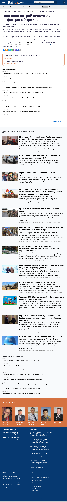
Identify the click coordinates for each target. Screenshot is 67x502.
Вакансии (35, 483)
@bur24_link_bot (41, 434)
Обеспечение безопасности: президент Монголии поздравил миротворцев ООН (41, 266)
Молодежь (35, 222)
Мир (36, 11)
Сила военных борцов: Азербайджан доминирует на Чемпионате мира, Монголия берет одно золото (39, 248)
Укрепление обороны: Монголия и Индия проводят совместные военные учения (38, 174)
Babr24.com (22, 11)
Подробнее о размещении (10, 488)
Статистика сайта (37, 486)
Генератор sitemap (39, 498)
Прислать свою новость (36, 467)
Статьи (39, 7)
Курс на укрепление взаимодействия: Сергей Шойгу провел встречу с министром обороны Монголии (40, 318)
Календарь (35, 490)
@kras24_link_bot (41, 448)
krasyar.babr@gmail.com (42, 449)
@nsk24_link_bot (41, 455)
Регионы (5, 7)
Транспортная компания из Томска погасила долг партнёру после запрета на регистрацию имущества (31, 101)
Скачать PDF (48, 44)
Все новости (58, 122)
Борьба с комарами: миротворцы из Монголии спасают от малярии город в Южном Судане (40, 338)
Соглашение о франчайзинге (40, 477)
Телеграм (8, 57)
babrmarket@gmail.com (14, 484)
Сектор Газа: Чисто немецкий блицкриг (37, 282)
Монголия (47, 151)
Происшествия (45, 292)
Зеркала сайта (36, 493)
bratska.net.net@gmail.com (15, 440)
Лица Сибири (8, 402)
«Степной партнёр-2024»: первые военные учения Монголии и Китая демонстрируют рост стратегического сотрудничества (40, 192)
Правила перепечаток (38, 475)
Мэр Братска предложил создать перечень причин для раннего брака (22, 97)
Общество (35, 151)
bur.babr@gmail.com (41, 435)
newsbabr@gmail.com (11, 63)
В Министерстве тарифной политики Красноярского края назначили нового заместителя (27, 87)
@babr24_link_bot (13, 432)
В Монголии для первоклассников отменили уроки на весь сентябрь (21, 106)
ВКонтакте (9, 58)
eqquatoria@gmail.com (14, 478)
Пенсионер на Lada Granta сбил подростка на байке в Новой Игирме (21, 111)
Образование (42, 222)
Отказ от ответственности (39, 472)
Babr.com (16, 2)
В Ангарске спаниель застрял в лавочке (13, 116)
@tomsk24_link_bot (41, 462)
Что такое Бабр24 (37, 480)
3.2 (12, 498)
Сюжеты (12, 7)
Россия (47, 332)
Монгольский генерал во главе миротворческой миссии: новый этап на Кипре (41, 228)
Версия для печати (38, 44)
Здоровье (30, 11)
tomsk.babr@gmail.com (42, 463)
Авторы (25, 7)
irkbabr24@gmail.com (42, 442)
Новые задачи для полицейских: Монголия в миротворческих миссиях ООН (39, 157)
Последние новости (9, 69)
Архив (51, 7)
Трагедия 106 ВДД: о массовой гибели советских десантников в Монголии (41, 298)
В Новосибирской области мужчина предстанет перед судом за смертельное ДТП (25, 73)
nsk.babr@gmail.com (41, 456)
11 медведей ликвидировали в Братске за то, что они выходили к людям (22, 92)
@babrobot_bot (12, 476)
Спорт (34, 260)
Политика (41, 151)
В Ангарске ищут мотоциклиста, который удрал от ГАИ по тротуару (21, 78)
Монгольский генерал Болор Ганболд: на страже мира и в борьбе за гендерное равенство (41, 138)
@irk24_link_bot (40, 441)
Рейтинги (32, 7)
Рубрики (19, 7)
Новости (44, 7)
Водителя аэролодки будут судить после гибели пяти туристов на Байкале (23, 82)
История (35, 311)
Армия (30, 151)
